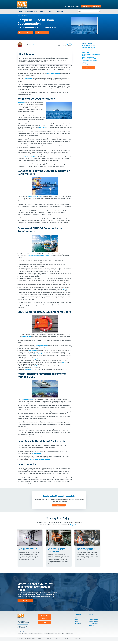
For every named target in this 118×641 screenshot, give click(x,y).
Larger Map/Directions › (23, 624)
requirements (33, 253)
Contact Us (98, 2)
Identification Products (31, 11)
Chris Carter (32, 44)
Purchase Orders (78, 638)
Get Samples (45, 618)
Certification (77, 623)
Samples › (96, 6)
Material (76, 621)
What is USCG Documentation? (89, 45)
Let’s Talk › (25, 600)
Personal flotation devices (42, 345)
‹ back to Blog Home (22, 15)
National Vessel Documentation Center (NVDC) (40, 255)
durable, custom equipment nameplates (40, 459)
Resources (65, 2)
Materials (50, 11)
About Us (90, 2)
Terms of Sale (57, 638)
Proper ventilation (29, 369)
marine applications (36, 453)
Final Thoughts (85, 64)
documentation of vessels (53, 73)
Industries (42, 11)
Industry (76, 619)
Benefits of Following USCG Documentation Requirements (89, 48)
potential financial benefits (34, 196)
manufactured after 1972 (27, 429)
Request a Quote (44, 615)
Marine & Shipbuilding (66, 44)
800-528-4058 (75, 6)
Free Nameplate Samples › (25, 32)
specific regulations (26, 336)
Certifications (59, 11)
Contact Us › (89, 67)
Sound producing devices (38, 359)
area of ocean (42, 127)
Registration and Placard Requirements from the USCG (89, 58)
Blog (71, 2)
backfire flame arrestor (37, 365)
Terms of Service (67, 638)
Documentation (21, 102)
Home (20, 11)
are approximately (28, 78)
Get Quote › (86, 6)
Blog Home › (74, 525)
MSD (63, 362)
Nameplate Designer (80, 2)
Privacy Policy (48, 638)
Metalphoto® (54, 450)
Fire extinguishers (32, 350)
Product (76, 617)
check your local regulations (30, 156)
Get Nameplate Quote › (42, 32)
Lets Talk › (59, 505)
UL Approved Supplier (94, 623)
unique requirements (27, 399)
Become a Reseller (93, 621)
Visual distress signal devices (38, 353)
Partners (39, 638)
